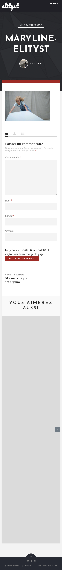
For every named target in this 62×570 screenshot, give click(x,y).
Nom (8, 200)
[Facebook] (31, 561)
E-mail (9, 215)
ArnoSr (38, 63)
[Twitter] (28, 561)
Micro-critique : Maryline (16, 280)
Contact (28, 566)
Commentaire (13, 157)
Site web (9, 231)
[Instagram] (34, 561)
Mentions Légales (47, 566)
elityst (10, 6)
